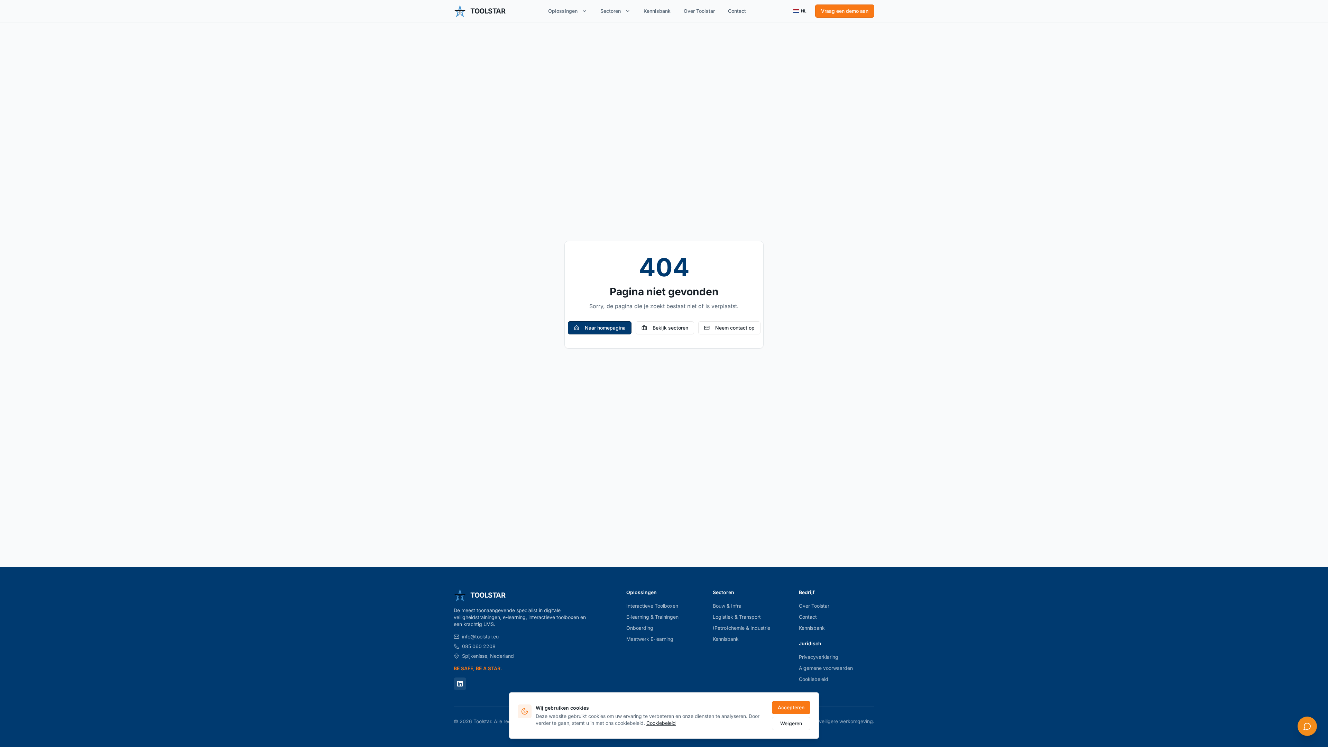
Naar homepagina (605, 328)
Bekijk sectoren (670, 328)
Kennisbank (657, 11)
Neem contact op (735, 328)
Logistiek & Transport (737, 617)
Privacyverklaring (818, 657)
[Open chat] (1307, 726)
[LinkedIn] (460, 683)
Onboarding (639, 628)
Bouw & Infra (727, 606)
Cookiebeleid (813, 679)
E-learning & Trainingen (652, 617)
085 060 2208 (479, 646)
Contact (737, 11)
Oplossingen (563, 11)
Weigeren (791, 723)
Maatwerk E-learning (649, 639)
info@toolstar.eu (480, 636)
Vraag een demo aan (844, 11)
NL (803, 10)
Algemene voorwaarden (826, 668)
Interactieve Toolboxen (652, 606)
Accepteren (791, 707)
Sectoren (610, 11)
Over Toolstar (699, 11)
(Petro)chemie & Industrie (741, 628)
